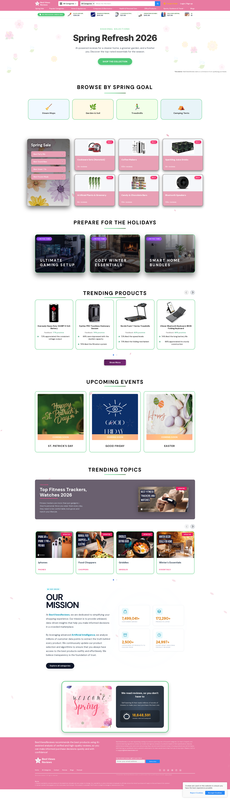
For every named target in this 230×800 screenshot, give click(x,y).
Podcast (79, 770)
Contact (56, 770)
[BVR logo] (43, 3)
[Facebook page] (160, 767)
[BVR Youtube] (172, 767)
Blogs (72, 770)
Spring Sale (39, 9)
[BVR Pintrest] (176, 767)
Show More (115, 362)
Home (37, 770)
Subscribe (152, 761)
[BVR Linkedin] (180, 767)
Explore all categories (60, 665)
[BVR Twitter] (168, 767)
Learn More (168, 774)
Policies (64, 770)
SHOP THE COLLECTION (115, 61)
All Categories (46, 770)
